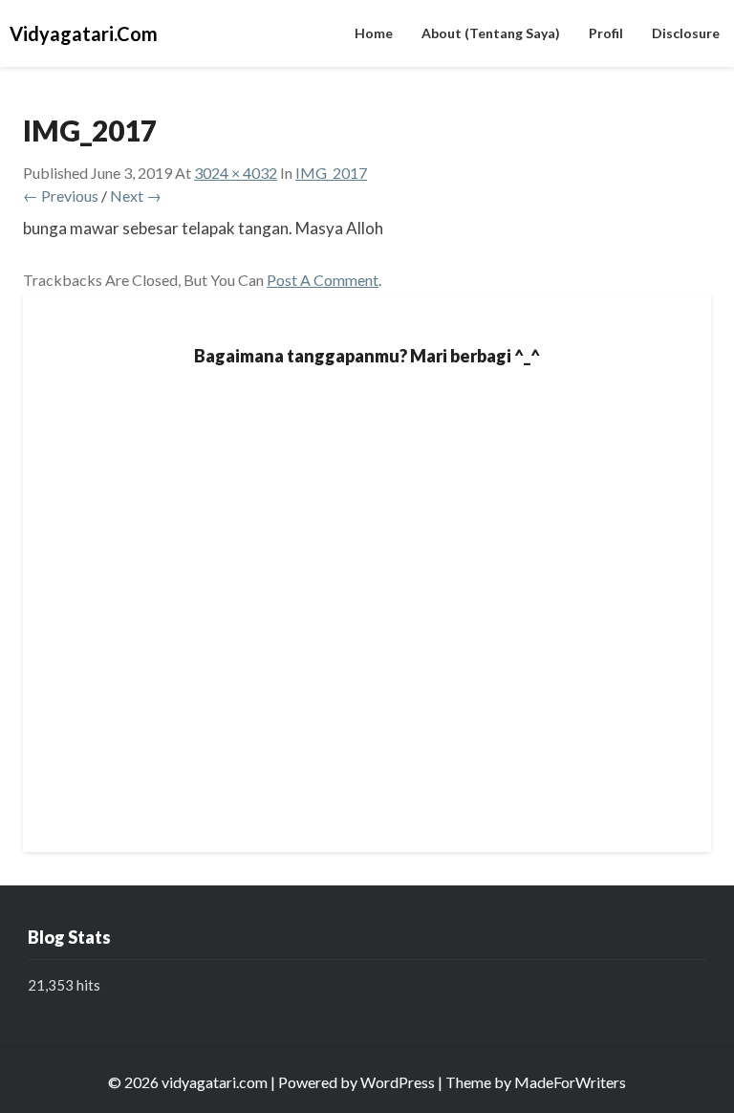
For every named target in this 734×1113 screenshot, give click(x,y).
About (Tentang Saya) (490, 33)
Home (374, 33)
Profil (606, 33)
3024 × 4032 (235, 173)
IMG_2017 (331, 173)
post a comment (322, 280)
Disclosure (686, 33)
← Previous (60, 195)
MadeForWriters (570, 1082)
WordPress (397, 1082)
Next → (136, 195)
